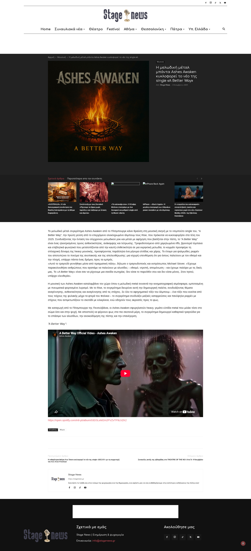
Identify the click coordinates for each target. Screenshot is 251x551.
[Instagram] (210, 3)
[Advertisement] (125, 43)
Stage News (165, 85)
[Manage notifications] (243, 543)
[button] (223, 29)
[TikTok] (215, 3)
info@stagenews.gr (103, 541)
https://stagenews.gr (76, 479)
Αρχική (51, 57)
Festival (113, 29)
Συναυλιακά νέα (69, 29)
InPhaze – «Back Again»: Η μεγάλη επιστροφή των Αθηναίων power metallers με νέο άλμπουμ (156, 207)
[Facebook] (206, 3)
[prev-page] (197, 178)
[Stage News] (125, 15)
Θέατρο (96, 29)
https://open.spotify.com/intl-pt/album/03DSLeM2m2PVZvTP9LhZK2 (87, 420)
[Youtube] (225, 3)
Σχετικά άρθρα (56, 179)
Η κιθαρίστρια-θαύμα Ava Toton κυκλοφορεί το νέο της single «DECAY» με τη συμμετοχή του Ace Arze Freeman (83, 461)
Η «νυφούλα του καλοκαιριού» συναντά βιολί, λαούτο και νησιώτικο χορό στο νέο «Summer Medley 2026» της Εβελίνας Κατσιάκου (188, 210)
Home (46, 29)
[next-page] (201, 178)
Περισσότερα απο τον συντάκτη (84, 179)
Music (62, 430)
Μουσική (61, 57)
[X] (220, 3)
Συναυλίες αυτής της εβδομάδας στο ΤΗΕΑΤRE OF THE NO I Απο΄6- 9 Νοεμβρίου (170, 460)
